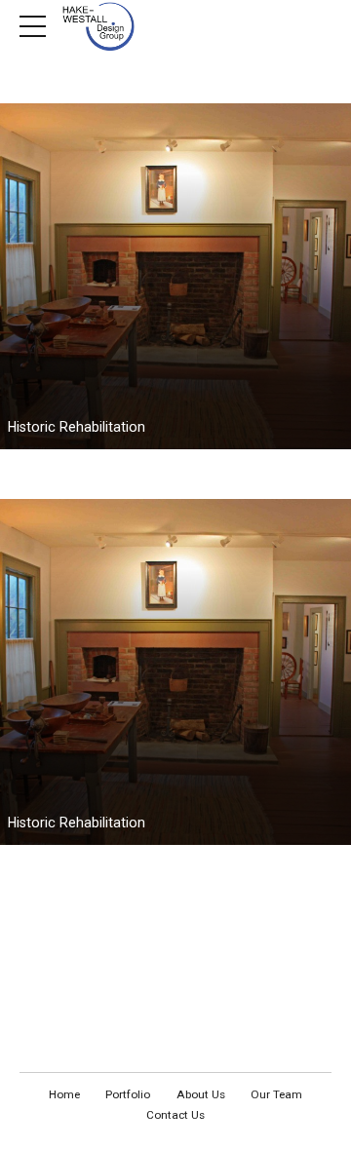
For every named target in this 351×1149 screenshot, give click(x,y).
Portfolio (127, 1094)
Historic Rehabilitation (76, 427)
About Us (200, 1094)
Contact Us (175, 1115)
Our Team (276, 1094)
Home (64, 1094)
